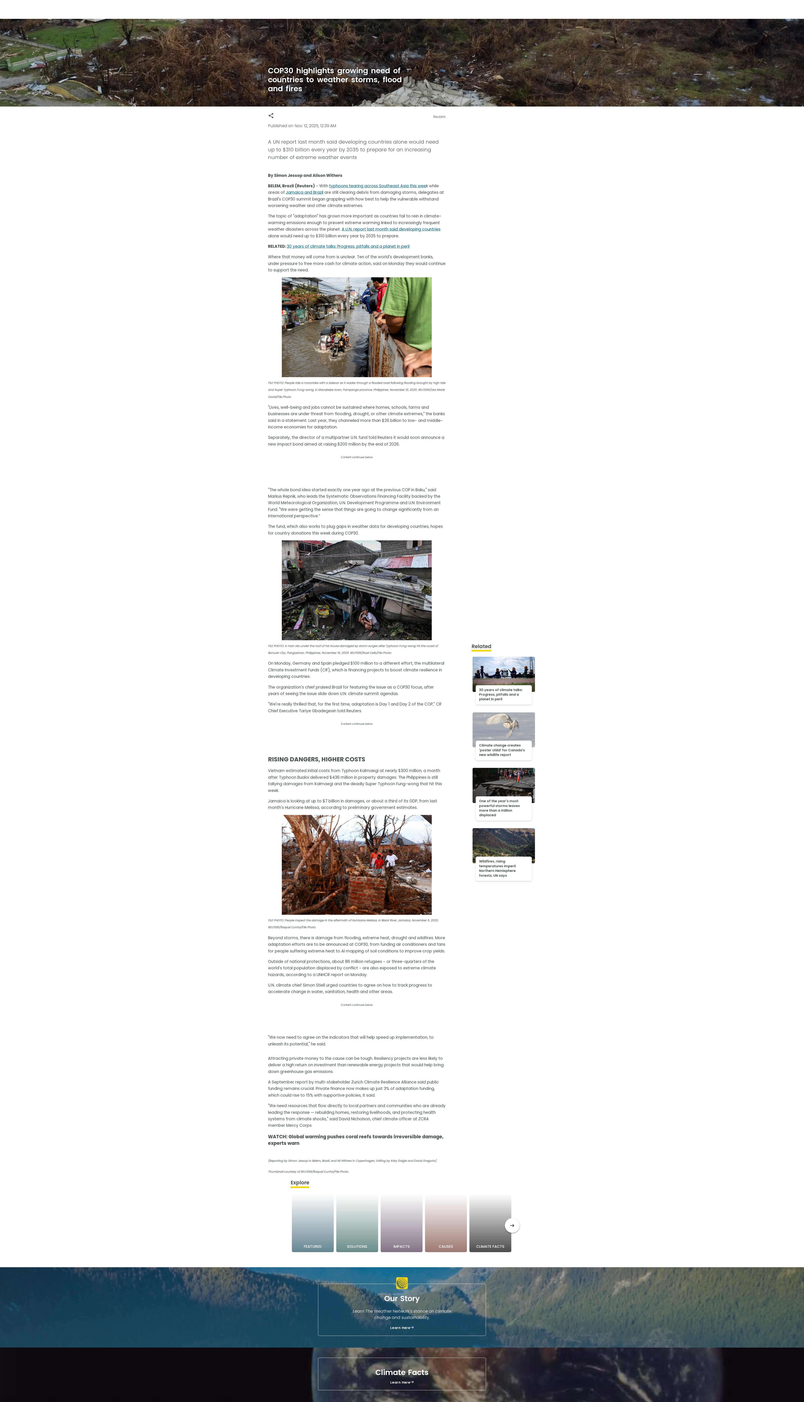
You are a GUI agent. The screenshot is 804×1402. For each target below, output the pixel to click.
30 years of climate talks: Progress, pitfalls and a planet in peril (348, 246)
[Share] (271, 116)
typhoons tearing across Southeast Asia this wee (377, 186)
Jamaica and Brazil (304, 192)
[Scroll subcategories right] (512, 1225)
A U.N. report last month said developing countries (391, 229)
